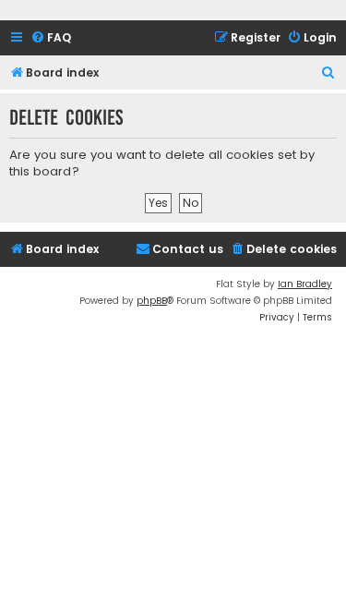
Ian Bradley (305, 284)
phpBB (152, 301)
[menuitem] (50, 38)
